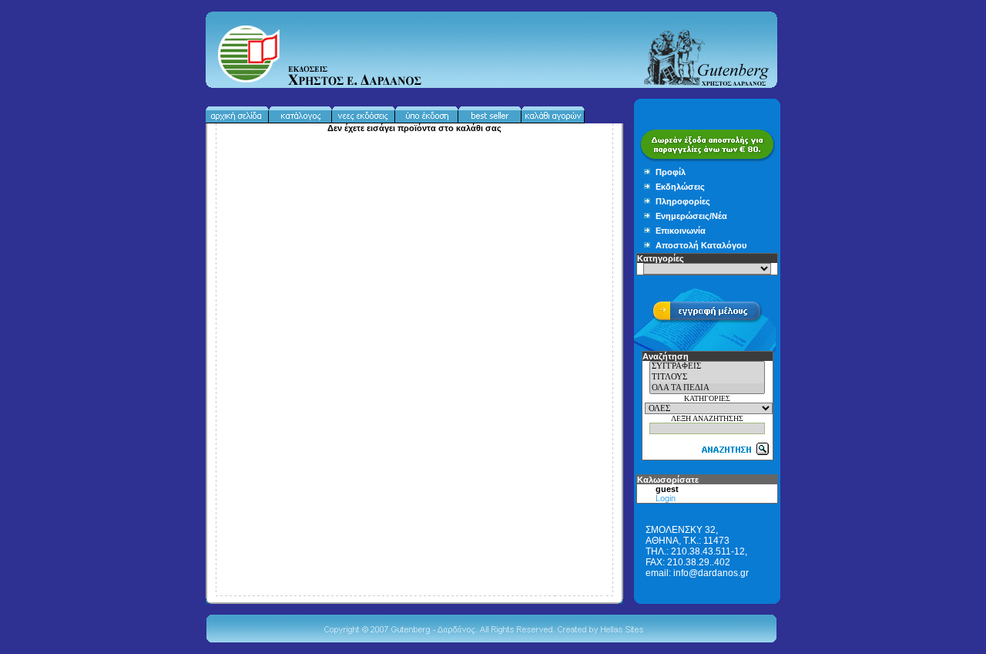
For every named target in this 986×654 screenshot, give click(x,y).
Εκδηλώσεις (680, 186)
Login (666, 498)
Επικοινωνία (681, 230)
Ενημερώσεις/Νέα (691, 216)
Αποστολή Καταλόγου (701, 245)
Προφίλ (671, 172)
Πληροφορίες (683, 201)
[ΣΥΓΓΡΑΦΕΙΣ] (707, 367)
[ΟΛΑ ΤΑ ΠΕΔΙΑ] (707, 388)
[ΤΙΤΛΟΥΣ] (707, 378)
